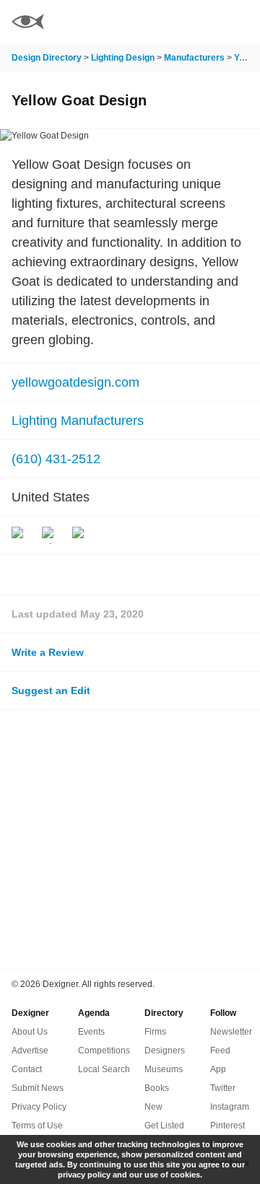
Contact (27, 1069)
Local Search (104, 1069)
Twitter (222, 1088)
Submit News (38, 1088)
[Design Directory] (28, 23)
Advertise (30, 1050)
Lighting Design (123, 58)
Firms (155, 1032)
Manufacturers (194, 58)
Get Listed (164, 1126)
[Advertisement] (130, 839)
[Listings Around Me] (201, 21)
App (218, 1069)
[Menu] (240, 21)
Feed (220, 1050)
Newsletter (231, 1032)
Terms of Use (37, 1126)
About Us (30, 1032)
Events (91, 1032)
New (153, 1107)
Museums (163, 1069)
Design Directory (47, 58)
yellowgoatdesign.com (75, 382)
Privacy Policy (39, 1107)
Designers (164, 1050)
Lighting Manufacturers (78, 420)
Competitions (104, 1050)
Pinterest (227, 1126)
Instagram (229, 1107)
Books (156, 1088)
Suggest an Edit (51, 690)
